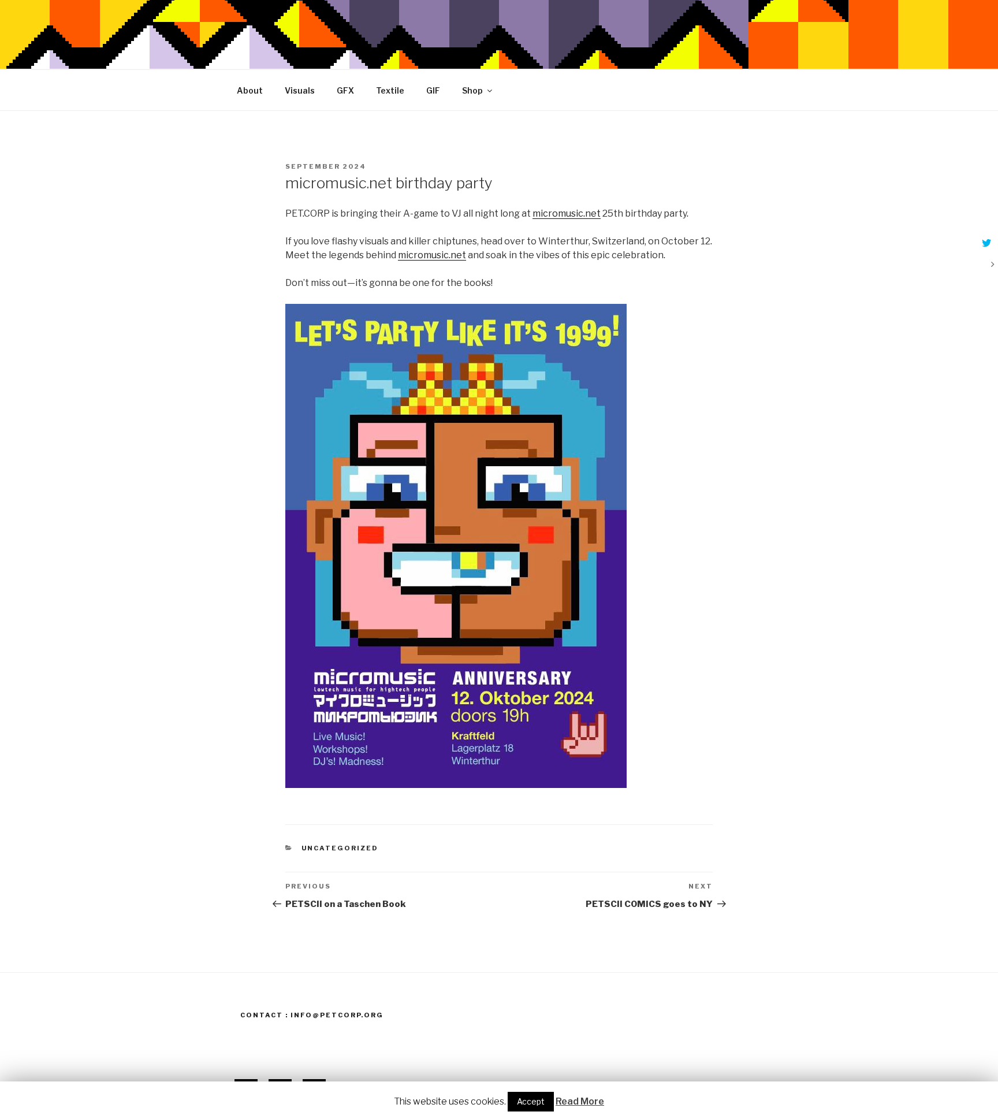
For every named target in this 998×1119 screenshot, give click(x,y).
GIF (433, 90)
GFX (345, 90)
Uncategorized (340, 848)
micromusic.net (566, 213)
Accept (531, 1101)
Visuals (300, 90)
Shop (472, 90)
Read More (580, 1101)
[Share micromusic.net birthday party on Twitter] (985, 243)
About (250, 90)
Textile (390, 90)
